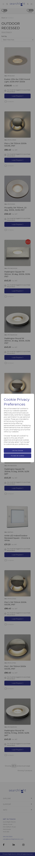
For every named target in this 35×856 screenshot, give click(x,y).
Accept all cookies (17, 456)
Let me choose (17, 450)
